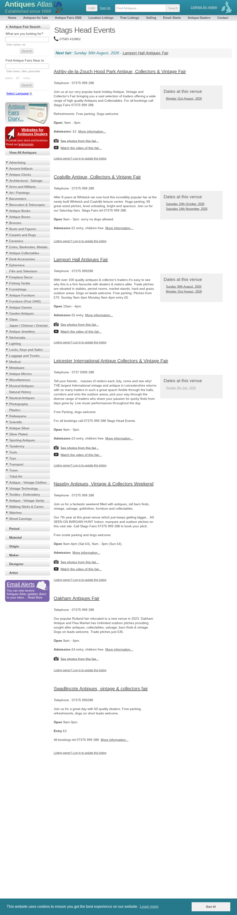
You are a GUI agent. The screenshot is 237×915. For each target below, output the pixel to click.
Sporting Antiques (22, 440)
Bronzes (15, 223)
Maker (14, 555)
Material (15, 537)
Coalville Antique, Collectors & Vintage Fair (97, 176)
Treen (13, 470)
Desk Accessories (22, 259)
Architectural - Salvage (25, 180)
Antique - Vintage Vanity (26, 500)
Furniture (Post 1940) (25, 301)
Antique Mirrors (20, 374)
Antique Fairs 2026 (68, 18)
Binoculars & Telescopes (27, 205)
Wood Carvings (20, 519)
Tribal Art (15, 476)
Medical (15, 362)
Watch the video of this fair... (81, 148)
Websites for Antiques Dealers (32, 132)
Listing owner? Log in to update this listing (80, 158)
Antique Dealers (199, 18)
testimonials (26, 144)
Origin (14, 546)
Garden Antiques (21, 313)
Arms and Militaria (22, 187)
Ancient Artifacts (21, 168)
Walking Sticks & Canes (26, 506)
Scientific (15, 422)
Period (14, 529)
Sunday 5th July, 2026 (181, 388)
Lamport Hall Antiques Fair (145, 53)
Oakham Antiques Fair (77, 598)
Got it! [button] (211, 906)
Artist (13, 573)
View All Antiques (23, 152)
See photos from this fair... (79, 141)
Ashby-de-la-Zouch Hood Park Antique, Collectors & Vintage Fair (120, 71)
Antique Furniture (22, 295)
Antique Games (20, 307)
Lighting (15, 343)
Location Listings (100, 18)
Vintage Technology (23, 488)
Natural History (20, 392)
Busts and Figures (22, 229)
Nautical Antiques (21, 398)
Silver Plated (18, 434)
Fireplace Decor (21, 277)
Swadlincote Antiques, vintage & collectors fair (101, 688)
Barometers (17, 199)
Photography (18, 404)
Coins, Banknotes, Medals (28, 247)
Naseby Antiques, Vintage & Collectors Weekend (103, 483)
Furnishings (17, 289)
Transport (16, 464)
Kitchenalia (17, 337)
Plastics (14, 410)
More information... (92, 131)
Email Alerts (172, 18)
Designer (16, 564)
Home (12, 18)
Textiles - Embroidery (24, 494)
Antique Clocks (20, 174)
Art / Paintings (19, 193)
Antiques (28, 4)
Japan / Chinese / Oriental (28, 325)
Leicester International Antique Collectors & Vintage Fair (111, 360)
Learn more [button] (149, 906)
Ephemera (17, 265)
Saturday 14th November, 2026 (186, 209)
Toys (12, 458)
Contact (222, 18)
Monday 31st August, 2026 (184, 98)
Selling (151, 18)
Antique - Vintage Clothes (28, 482)
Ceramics (16, 241)
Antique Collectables (24, 253)
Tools (13, 452)
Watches (15, 512)
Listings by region (204, 7)
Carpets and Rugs (22, 235)
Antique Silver (19, 428)
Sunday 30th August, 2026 (183, 286)
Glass (13, 319)
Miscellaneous (19, 380)
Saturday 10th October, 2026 (185, 204)
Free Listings (129, 18)
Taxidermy (16, 446)
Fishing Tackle (19, 283)
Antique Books (19, 211)
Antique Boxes (19, 217)
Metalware (17, 368)
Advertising (17, 162)
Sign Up (105, 8)
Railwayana (17, 416)
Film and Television (23, 271)
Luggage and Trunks (24, 356)
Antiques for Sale (35, 18)
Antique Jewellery (22, 331)
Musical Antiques (21, 386)
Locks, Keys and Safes (26, 350)
